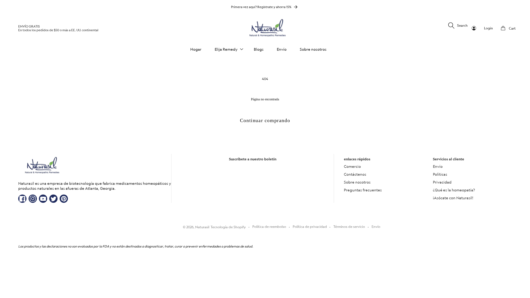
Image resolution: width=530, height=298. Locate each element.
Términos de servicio (349, 227)
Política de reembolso (269, 227)
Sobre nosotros (357, 182)
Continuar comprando (265, 120)
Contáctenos (355, 174)
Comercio (352, 166)
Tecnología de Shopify (228, 227)
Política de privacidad (310, 227)
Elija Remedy (226, 49)
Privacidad (442, 182)
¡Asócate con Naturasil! (453, 198)
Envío (438, 166)
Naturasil (202, 227)
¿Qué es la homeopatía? (454, 190)
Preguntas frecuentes (363, 190)
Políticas (440, 174)
